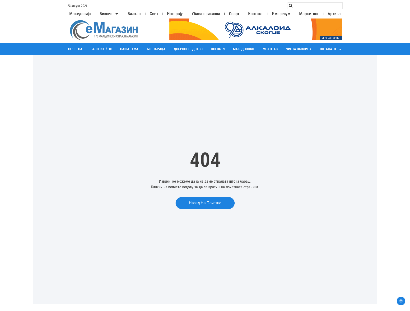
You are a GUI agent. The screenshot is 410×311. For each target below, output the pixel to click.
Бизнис (106, 13)
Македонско (243, 49)
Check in (218, 49)
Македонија (80, 13)
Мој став (270, 49)
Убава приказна (205, 13)
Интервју (175, 13)
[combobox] (315, 5)
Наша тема (129, 49)
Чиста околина (299, 49)
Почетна (75, 49)
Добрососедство (188, 49)
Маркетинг (309, 13)
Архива (334, 13)
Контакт (255, 13)
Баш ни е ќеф (101, 49)
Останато (328, 49)
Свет (154, 13)
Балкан (134, 13)
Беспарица (156, 49)
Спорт (234, 13)
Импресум (281, 13)
